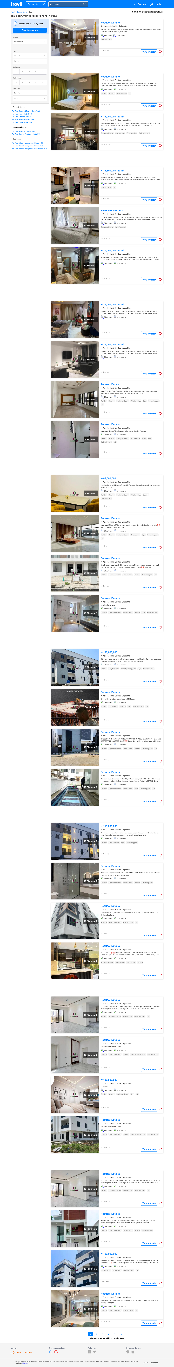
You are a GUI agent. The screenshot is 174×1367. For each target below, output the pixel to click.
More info (25, 1363)
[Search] (84, 4)
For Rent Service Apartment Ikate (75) (26, 134)
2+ (30, 71)
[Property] (51, 1352)
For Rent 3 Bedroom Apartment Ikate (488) (27, 146)
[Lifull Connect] (23, 1353)
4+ (43, 71)
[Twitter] (94, 1352)
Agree (145, 1363)
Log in (158, 4)
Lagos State (22, 12)
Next (122, 1334)
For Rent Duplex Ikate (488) (22, 122)
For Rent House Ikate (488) (22, 114)
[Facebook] (89, 1352)
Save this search (30, 30)
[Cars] (56, 1352)
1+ (23, 71)
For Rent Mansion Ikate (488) (22, 116)
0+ (16, 71)
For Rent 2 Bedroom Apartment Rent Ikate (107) (29, 148)
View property (149, 51)
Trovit (13, 12)
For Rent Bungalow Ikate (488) (23, 119)
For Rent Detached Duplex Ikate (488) (26, 111)
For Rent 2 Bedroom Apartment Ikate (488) (27, 143)
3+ (36, 71)
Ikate (31, 12)
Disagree (154, 1363)
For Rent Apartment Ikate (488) (23, 131)
